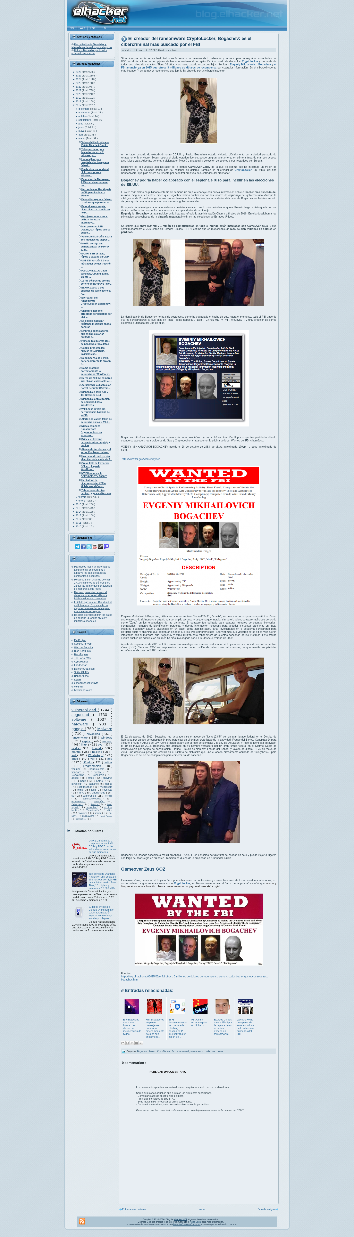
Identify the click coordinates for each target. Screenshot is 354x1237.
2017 (79, 105)
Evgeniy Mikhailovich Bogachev (250, 64)
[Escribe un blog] (127, 1043)
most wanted (182, 1051)
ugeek (77, 679)
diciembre (84, 108)
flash (94, 789)
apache (93, 783)
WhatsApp (95, 755)
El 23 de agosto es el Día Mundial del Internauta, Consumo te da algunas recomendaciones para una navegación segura (93, 607)
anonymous (99, 792)
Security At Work (83, 643)
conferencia (90, 795)
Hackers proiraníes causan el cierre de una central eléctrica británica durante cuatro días (90, 595)
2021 (79, 90)
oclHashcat (81, 819)
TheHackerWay (82, 658)
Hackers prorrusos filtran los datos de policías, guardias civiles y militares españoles (93, 617)
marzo (82, 138)
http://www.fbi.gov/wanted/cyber (141, 459)
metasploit (91, 807)
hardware (82, 724)
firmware (77, 772)
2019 (79, 97)
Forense (108, 796)
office (91, 777)
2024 (79, 79)
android (107, 741)
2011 (79, 522)
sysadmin (99, 775)
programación (92, 765)
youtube (76, 769)
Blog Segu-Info (82, 651)
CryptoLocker (243, 169)
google (78, 729)
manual (76, 751)
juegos (108, 783)
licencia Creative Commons (187, 1224)
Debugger (77, 804)
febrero (82, 497)
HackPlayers (81, 654)
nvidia (76, 748)
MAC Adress (106, 816)
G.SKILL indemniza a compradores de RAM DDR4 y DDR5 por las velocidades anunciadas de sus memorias (102, 846)
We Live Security (83, 647)
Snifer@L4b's (81, 672)
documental (78, 801)
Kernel (100, 781)
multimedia (106, 787)
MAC (82, 792)
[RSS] (82, 1221)
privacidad (94, 733)
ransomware (80, 737)
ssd (74, 755)
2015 (79, 508)
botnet (152, 1051)
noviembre (84, 112)
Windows (106, 737)
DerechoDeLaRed (84, 668)
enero (82, 500)
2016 (79, 504)
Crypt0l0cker (164, 1051)
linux (84, 744)
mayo (81, 131)
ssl (73, 795)
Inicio (202, 1209)
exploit (87, 741)
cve (100, 744)
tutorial (97, 748)
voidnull (78, 686)
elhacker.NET (180, 1219)
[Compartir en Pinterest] (141, 1043)
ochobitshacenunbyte (86, 683)
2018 (79, 101)
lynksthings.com (83, 690)
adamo (98, 813)
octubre (82, 116)
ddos (75, 758)
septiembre (85, 120)
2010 (79, 526)
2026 (79, 72)
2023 (79, 83)
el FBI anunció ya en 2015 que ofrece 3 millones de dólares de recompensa (198, 66)
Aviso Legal (195, 1222)
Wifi (93, 758)
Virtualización (93, 810)
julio (81, 123)
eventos (107, 789)
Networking (78, 775)
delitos (109, 810)
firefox (98, 772)
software (81, 719)
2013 (79, 515)
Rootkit (95, 804)
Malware (104, 729)
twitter (108, 762)
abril (81, 134)
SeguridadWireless (93, 798)
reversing (83, 813)
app (109, 758)
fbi (173, 1051)
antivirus (107, 777)
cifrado (88, 762)
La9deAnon (80, 665)
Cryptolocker (250, 61)
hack (83, 781)
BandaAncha (81, 676)
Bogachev (142, 1051)
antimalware (88, 816)
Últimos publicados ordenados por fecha (89, 52)
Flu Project (80, 640)
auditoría (99, 801)
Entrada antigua (266, 1209)
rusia (207, 1051)
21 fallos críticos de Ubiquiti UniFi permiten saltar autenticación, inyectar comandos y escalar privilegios (101, 912)
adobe (75, 777)
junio (81, 127)
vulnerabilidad (84, 710)
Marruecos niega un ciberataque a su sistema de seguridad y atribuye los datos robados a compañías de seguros (92, 571)
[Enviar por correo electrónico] (123, 1043)
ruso (214, 1051)
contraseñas (85, 787)
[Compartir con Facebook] (136, 1043)
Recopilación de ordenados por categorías (91, 46)
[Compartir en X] (132, 1043)
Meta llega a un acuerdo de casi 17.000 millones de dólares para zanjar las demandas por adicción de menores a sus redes (93, 584)
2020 (79, 94)
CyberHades (81, 661)
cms (81, 789)
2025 (79, 75)
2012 (79, 519)
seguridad (82, 715)
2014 (79, 511)
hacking (97, 751)
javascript (77, 783)
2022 (79, 86)
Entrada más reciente (134, 1209)
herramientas (98, 769)
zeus (220, 1051)
